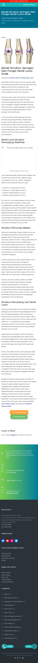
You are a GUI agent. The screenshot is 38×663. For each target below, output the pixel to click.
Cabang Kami (6, 556)
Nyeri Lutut (29, 78)
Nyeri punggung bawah (12, 616)
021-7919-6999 (6, 524)
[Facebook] (3, 540)
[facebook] (17, 658)
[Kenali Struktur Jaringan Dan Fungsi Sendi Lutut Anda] (19, 51)
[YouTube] (7, 540)
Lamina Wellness (7, 582)
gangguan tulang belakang (13, 601)
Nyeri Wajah (8, 623)
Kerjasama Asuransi (8, 558)
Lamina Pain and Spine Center (12, 18)
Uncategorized (9, 638)
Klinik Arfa (4, 577)
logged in (14, 435)
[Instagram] (12, 540)
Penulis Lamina (14, 78)
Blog (23, 78)
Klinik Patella (5, 575)
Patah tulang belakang (12, 627)
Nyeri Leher (8, 609)
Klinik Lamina (6, 572)
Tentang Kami (6, 553)
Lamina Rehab (6, 579)
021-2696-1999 (6, 527)
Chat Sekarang (19, 417)
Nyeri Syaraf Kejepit (10, 620)
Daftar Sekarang (29, 4)
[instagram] (20, 658)
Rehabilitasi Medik (10, 631)
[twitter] (15, 658)
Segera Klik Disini (12, 493)
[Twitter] (16, 540)
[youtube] (23, 658)
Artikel (3, 560)
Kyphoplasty (8, 605)
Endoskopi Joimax (10, 598)
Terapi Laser (8, 634)
